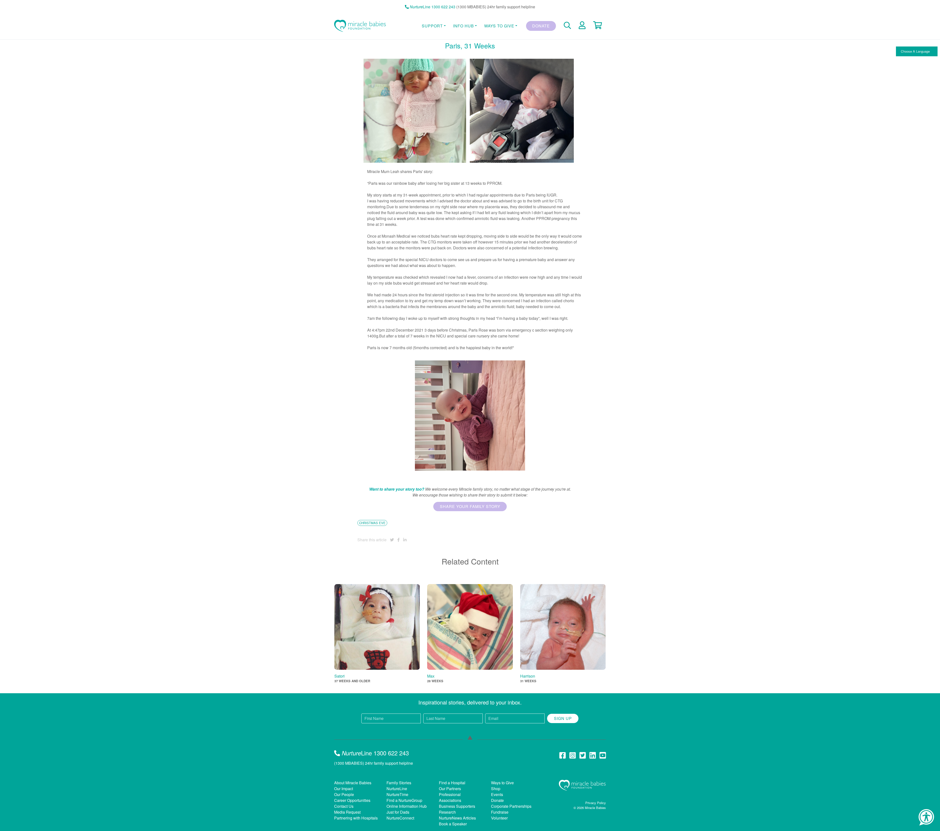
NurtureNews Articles (457, 818)
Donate (541, 26)
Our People (344, 794)
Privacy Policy (595, 802)
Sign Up (563, 718)
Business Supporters (457, 806)
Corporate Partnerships (511, 806)
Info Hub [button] (463, 26)
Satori (339, 676)
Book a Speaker (453, 824)
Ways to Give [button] (499, 26)
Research (447, 812)
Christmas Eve (372, 522)
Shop (495, 788)
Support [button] (432, 26)
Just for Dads (398, 812)
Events (497, 794)
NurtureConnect (400, 818)
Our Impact (343, 788)
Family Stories (399, 782)
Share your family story (470, 506)
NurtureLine (397, 788)
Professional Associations (450, 797)
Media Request (347, 812)
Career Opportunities (352, 800)
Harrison (527, 676)
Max (431, 676)
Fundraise (499, 812)
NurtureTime (397, 794)
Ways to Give (502, 782)
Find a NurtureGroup (404, 800)
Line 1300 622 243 (432, 7)
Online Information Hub (407, 806)
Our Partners (450, 788)
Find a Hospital (452, 782)
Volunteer (499, 818)
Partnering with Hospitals (356, 818)
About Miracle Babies (352, 782)
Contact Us (343, 806)
